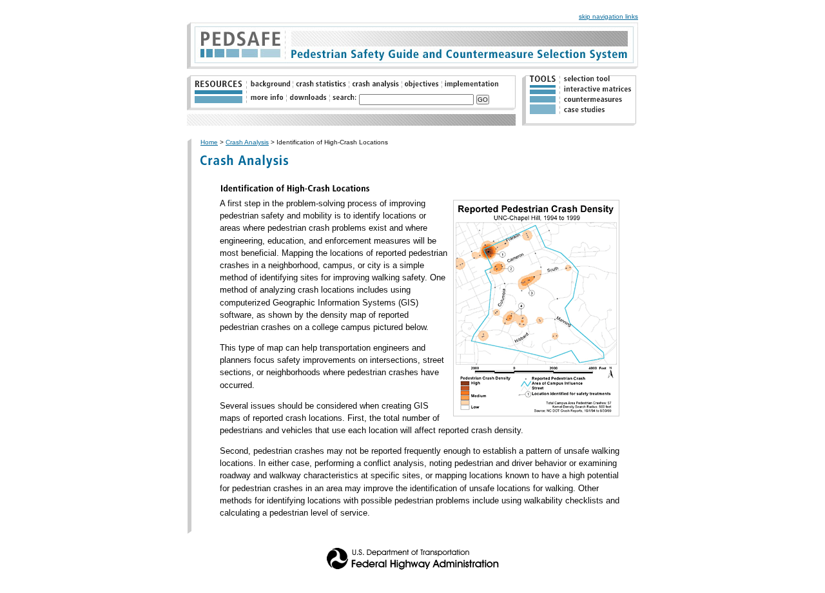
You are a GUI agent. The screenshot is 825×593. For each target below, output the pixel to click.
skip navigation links (608, 16)
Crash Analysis (247, 142)
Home (209, 142)
